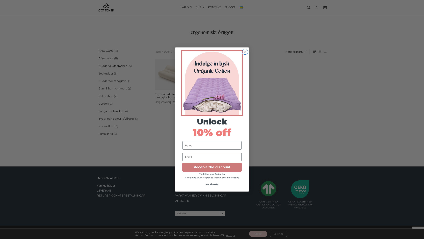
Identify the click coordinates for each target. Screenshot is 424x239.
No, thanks (212, 184)
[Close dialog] (245, 52)
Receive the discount (212, 167)
